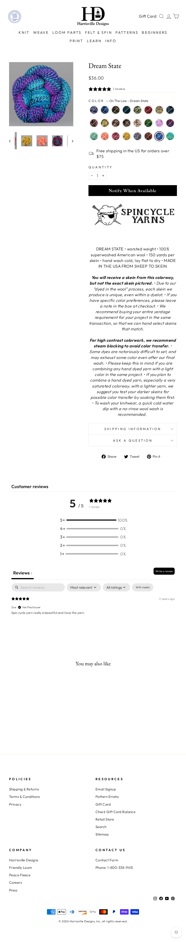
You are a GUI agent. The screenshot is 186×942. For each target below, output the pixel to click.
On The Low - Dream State (159, 136)
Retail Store (104, 819)
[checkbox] (142, 587)
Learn (94, 41)
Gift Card (148, 16)
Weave (41, 32)
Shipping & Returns (24, 789)
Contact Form (106, 860)
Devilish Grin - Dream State (148, 109)
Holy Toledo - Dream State (170, 136)
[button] (93, 520)
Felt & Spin (98, 32)
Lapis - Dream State (104, 109)
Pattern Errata (107, 796)
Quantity (100, 167)
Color (118, 101)
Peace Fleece (19, 875)
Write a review (164, 571)
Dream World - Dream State (170, 123)
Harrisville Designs (23, 860)
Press (13, 890)
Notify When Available (133, 190)
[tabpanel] (93, 612)
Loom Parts (67, 32)
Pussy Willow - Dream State (104, 123)
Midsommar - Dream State (104, 136)
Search (101, 827)
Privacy (15, 804)
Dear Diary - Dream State (159, 123)
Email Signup (105, 789)
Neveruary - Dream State (93, 109)
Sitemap (102, 834)
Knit (24, 32)
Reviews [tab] (22, 573)
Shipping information (132, 429)
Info (111, 41)
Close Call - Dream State (159, 109)
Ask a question (132, 440)
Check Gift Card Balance (115, 812)
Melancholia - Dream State (126, 109)
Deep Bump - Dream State (137, 109)
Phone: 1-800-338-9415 (114, 867)
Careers (15, 882)
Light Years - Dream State (93, 136)
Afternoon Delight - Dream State (148, 123)
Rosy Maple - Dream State (115, 136)
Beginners (154, 32)
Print (76, 41)
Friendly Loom (20, 867)
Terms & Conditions (24, 796)
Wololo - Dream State (148, 136)
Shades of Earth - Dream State (115, 109)
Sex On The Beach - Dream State (137, 136)
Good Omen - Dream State (170, 109)
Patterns (127, 32)
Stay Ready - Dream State (126, 123)
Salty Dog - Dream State (126, 136)
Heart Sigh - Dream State (93, 123)
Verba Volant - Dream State (137, 123)
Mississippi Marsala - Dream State (115, 123)
